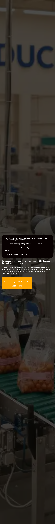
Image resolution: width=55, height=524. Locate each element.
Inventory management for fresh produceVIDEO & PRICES (17, 284)
